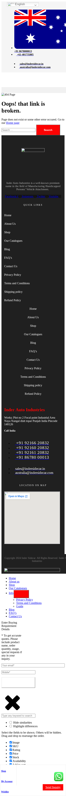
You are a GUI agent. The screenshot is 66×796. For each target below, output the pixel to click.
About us (14, 581)
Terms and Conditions (17, 283)
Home (7, 215)
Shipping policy (13, 291)
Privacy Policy (12, 274)
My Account (6, 781)
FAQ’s (8, 257)
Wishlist (5, 791)
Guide (19, 606)
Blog (7, 249)
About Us (10, 223)
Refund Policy (12, 300)
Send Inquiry (52, 787)
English (19, 4)
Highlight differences (25, 726)
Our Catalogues (13, 240)
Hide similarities (22, 722)
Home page (12, 122)
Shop (3, 771)
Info (11, 593)
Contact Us (10, 266)
